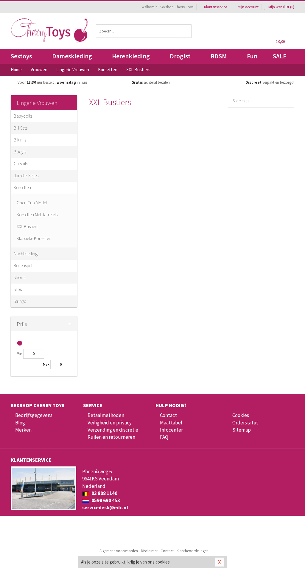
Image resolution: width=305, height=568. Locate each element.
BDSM (219, 56)
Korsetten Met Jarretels (37, 214)
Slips (18, 289)
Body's (20, 152)
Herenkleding (131, 56)
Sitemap (241, 430)
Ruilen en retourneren (111, 437)
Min (19, 353)
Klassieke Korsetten (34, 238)
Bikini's (20, 140)
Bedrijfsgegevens (33, 415)
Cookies (240, 415)
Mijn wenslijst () (280, 7)
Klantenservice (215, 7)
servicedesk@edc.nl (105, 507)
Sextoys (21, 56)
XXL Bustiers (27, 226)
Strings (20, 301)
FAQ (164, 437)
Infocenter (171, 430)
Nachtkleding (26, 253)
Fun (252, 56)
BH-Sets (20, 128)
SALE (280, 56)
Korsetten (22, 187)
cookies (162, 562)
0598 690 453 (105, 500)
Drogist (180, 56)
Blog (20, 422)
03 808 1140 (104, 493)
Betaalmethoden (106, 415)
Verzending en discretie (113, 430)
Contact (168, 415)
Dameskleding (72, 56)
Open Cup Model (32, 203)
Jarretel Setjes (26, 175)
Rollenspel (23, 265)
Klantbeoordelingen (192, 550)
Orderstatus (245, 422)
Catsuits (21, 163)
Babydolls (23, 116)
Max (46, 364)
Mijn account (248, 7)
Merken (23, 430)
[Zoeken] (184, 31)
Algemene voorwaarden (118, 550)
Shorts (19, 277)
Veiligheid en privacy (110, 422)
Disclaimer (149, 550)
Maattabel (171, 422)
